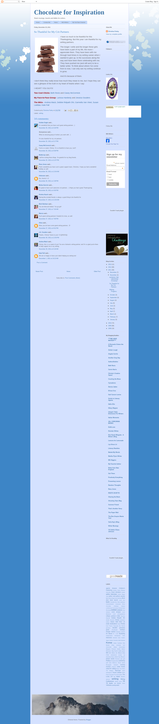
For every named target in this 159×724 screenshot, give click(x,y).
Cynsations (112, 383)
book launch (114, 600)
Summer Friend (113, 504)
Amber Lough (112, 350)
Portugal (113, 660)
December (113, 272)
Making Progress (113, 290)
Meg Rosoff (115, 651)
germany (108, 627)
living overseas (116, 645)
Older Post (97, 271)
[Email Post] (65, 110)
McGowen (108, 651)
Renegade (108, 664)
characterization (110, 604)
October (112, 295)
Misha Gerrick (43, 185)
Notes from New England (113, 468)
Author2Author (113, 361)
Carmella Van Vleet (115, 602)
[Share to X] (73, 110)
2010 (110, 323)
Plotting (108, 660)
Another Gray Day (114, 358)
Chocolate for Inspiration (69, 12)
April (111, 311)
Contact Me (47, 22)
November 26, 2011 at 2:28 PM (48, 181)
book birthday (118, 598)
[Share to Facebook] (75, 110)
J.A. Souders (43, 232)
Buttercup (42, 155)
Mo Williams (119, 652)
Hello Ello (111, 404)
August (112, 300)
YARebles (109, 685)
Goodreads (114, 629)
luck (124, 645)
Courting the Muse (114, 379)
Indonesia (109, 637)
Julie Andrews (121, 640)
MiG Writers (65, 22)
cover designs (116, 612)
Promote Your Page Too (112, 144)
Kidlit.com (111, 427)
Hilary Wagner (113, 408)
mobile (111, 180)
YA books (109, 683)
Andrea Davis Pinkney (119, 590)
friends (123, 625)
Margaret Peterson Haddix (113, 649)
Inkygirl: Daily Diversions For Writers (115, 412)
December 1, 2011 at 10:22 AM (48, 258)
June (111, 306)
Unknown (42, 175)
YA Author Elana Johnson (113, 530)
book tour (122, 600)
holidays (122, 629)
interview (115, 637)
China (123, 604)
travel (118, 676)
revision (108, 666)
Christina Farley (113, 31)
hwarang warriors (120, 631)
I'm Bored (109, 633)
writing (41, 113)
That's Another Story (115, 508)
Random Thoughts (114, 485)
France (111, 625)
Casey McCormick (45, 145)
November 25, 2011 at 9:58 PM (48, 151)
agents (108, 588)
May (111, 308)
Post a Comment (42, 262)
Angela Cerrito (113, 354)
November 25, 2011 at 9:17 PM (48, 141)
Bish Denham (43, 204)
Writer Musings (113, 526)
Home (38, 22)
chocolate (108, 606)
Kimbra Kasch (43, 194)
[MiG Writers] (107, 142)
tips (114, 676)
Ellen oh (122, 621)
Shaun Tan (119, 668)
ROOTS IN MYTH (114, 493)
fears (119, 623)
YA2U (123, 683)
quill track (108, 662)
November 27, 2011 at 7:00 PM (48, 219)
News (56, 22)
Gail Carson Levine (114, 394)
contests (119, 610)
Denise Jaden (112, 387)
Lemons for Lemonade (115, 440)
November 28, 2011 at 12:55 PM (49, 237)
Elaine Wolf (114, 621)
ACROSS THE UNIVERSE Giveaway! (114, 279)
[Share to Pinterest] (77, 110)
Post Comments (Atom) (72, 278)
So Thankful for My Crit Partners (114, 285)
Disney (117, 620)
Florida (123, 623)
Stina (40, 223)
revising (122, 664)
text (110, 177)
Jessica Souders (113, 640)
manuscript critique (111, 647)
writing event (118, 681)
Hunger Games (110, 631)
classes (123, 606)
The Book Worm (118, 674)
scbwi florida (121, 666)
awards (123, 596)
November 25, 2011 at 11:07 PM (49, 160)
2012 (110, 267)
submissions (109, 672)
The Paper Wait (113, 512)
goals (107, 629)
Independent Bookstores (113, 635)
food (107, 625)
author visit (112, 596)
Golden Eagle (43, 122)
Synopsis (111, 674)
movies (120, 655)
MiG (107, 652)
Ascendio (108, 592)
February (113, 317)
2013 (110, 264)
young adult (115, 685)
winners (108, 679)
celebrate (122, 602)
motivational (114, 655)
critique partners (111, 616)
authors (118, 596)
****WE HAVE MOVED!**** (112, 339)
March (112, 314)
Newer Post (39, 271)
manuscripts (122, 647)
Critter (118, 616)
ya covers (117, 683)
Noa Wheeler (121, 656)
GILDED (114, 627)
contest (113, 610)
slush (123, 670)
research (116, 664)
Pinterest (117, 658)
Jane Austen (121, 637)
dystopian (122, 620)
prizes (116, 660)
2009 (110, 326)
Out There (111, 473)
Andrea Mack (43, 241)
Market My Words (114, 452)
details (107, 620)
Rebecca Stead (116, 662)
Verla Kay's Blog (113, 522)
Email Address (115, 165)
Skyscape (118, 670)
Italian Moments (113, 417)
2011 (110, 270)
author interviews (111, 594)
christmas (116, 606)
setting (114, 668)
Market (123, 649)
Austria (123, 592)
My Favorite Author (114, 464)
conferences (109, 608)
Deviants (112, 620)
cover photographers (119, 614)
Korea (109, 642)
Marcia (41, 213)
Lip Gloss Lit (112, 444)
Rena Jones (43, 164)
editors (107, 621)
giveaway (122, 627)
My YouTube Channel (78, 22)
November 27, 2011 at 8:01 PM (48, 228)
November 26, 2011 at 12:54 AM (49, 171)
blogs (113, 598)
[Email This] (69, 110)
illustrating (122, 633)
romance (114, 666)
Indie (123, 635)
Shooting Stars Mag (115, 501)
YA (124, 681)
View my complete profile (114, 34)
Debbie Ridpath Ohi (118, 618)
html (110, 174)
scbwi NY (109, 668)
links (124, 643)
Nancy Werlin (114, 656)
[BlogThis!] (71, 110)
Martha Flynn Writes (115, 456)
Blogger (88, 720)
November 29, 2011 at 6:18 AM (48, 249)
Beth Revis (111, 365)
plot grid (122, 658)
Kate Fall (42, 253)
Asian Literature (116, 592)
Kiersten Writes (113, 431)
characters (118, 604)
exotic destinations (111, 623)
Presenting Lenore (114, 481)
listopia (107, 645)
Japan (107, 640)
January (112, 319)
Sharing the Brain (114, 497)
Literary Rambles (114, 448)
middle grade (121, 651)
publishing (122, 660)
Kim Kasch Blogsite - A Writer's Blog (116, 435)
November (113, 275)
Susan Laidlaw (117, 672)
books (108, 602)
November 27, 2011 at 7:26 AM (48, 209)
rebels (123, 662)
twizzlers (123, 676)
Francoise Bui (117, 625)
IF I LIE (115, 633)
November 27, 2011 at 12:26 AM (49, 200)
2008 (110, 328)
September (113, 297)
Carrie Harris (112, 369)
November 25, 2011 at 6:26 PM (48, 128)
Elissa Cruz (112, 391)
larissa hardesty (117, 643)
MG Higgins (112, 460)
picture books (110, 658)
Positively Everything (115, 477)
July (111, 303)
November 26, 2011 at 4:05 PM (48, 190)
